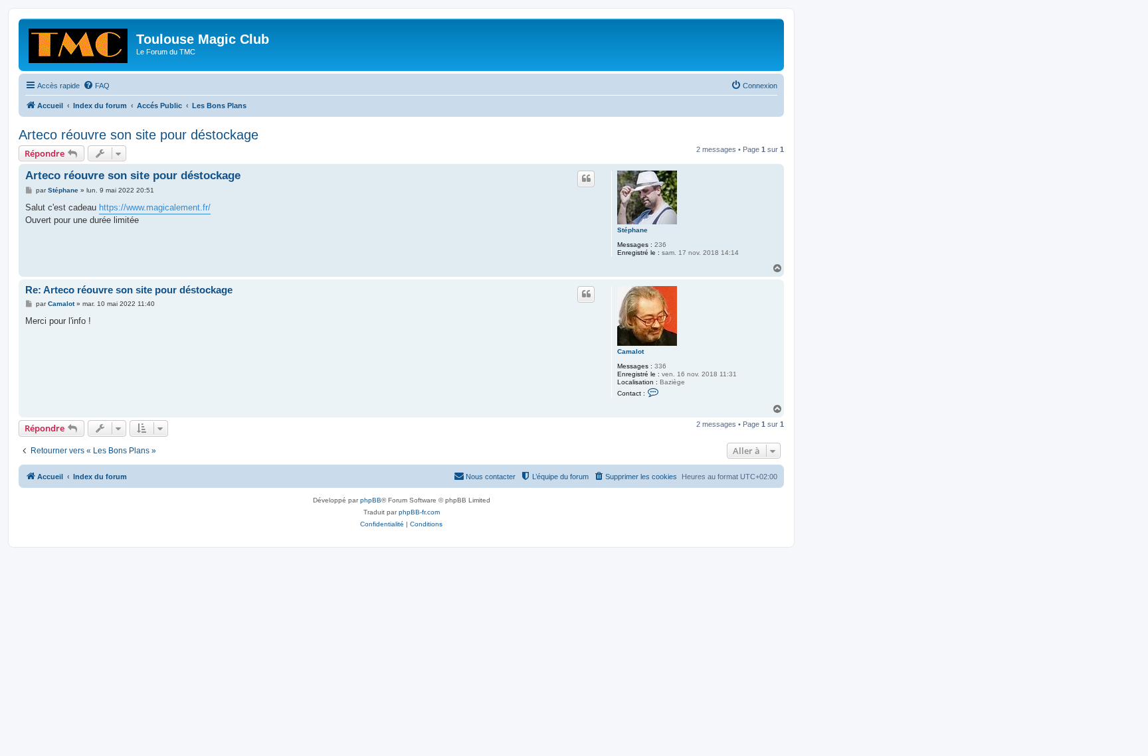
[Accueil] (79, 43)
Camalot (630, 351)
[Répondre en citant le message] (586, 179)
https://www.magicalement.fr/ (155, 207)
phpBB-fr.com (419, 512)
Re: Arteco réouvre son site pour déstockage (129, 289)
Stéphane (632, 230)
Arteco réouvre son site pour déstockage (138, 134)
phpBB (370, 500)
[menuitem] (96, 86)
